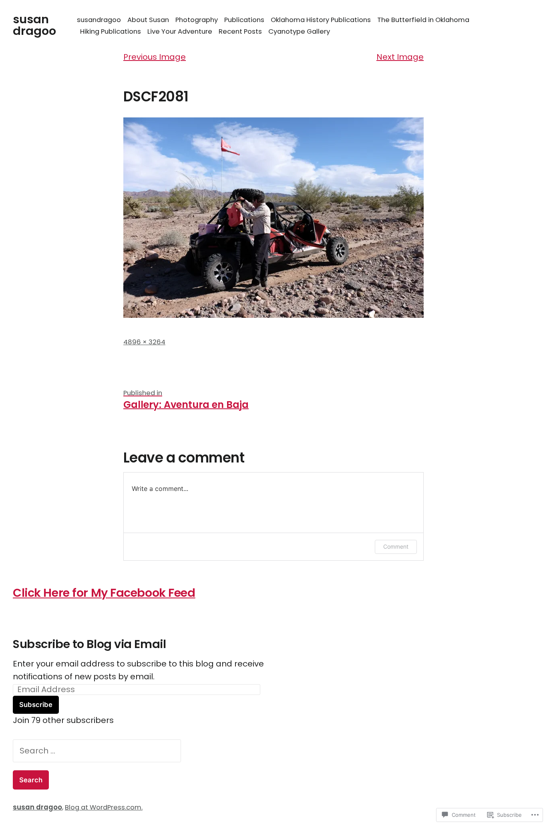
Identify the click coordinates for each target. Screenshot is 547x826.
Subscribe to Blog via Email (89, 644)
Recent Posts (240, 31)
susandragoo (99, 19)
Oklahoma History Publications (321, 19)
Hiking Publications (110, 31)
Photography (196, 19)
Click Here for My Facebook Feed (104, 593)
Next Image (400, 57)
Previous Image (154, 57)
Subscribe (35, 705)
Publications (244, 19)
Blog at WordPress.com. (104, 807)
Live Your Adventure (179, 31)
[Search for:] (97, 750)
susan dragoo (34, 25)
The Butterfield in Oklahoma (423, 19)
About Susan (148, 19)
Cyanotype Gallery (299, 31)
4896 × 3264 (144, 342)
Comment (395, 546)
